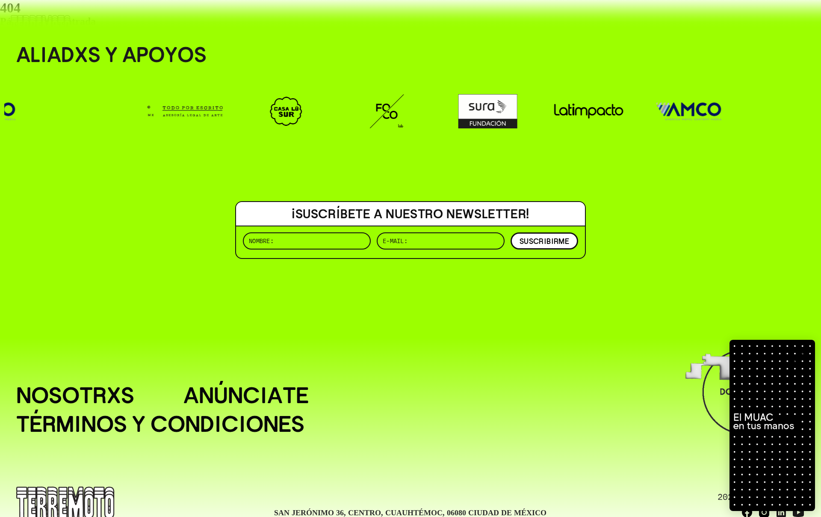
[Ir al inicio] (41, 24)
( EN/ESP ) (774, 19)
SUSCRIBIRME (544, 241)
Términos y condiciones (160, 424)
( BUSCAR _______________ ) (662, 19)
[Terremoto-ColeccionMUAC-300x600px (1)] (772, 425)
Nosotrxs (75, 395)
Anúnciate (246, 395)
